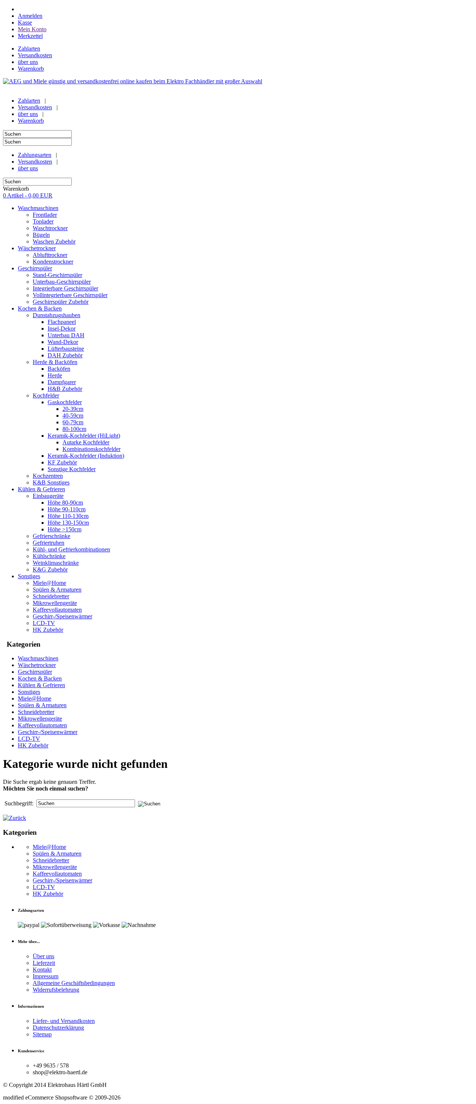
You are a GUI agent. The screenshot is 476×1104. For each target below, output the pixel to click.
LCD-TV (29, 739)
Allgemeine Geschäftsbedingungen (74, 983)
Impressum (45, 976)
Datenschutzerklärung (58, 1027)
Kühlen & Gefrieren (41, 685)
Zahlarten (29, 48)
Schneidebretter (36, 712)
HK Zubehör (33, 745)
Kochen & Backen (40, 678)
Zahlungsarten (34, 155)
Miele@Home (34, 698)
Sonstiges (29, 692)
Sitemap (42, 1034)
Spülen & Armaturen (42, 705)
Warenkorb (31, 68)
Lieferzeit (44, 963)
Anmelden (30, 16)
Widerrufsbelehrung (56, 989)
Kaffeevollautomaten (42, 725)
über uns (28, 62)
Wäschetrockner (37, 665)
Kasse (25, 22)
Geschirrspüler (35, 672)
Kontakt (42, 969)
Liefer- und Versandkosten (64, 1021)
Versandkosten (35, 55)
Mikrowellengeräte (40, 718)
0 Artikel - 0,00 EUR (27, 195)
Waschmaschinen (38, 658)
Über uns (43, 956)
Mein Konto (32, 29)
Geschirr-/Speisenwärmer (47, 732)
